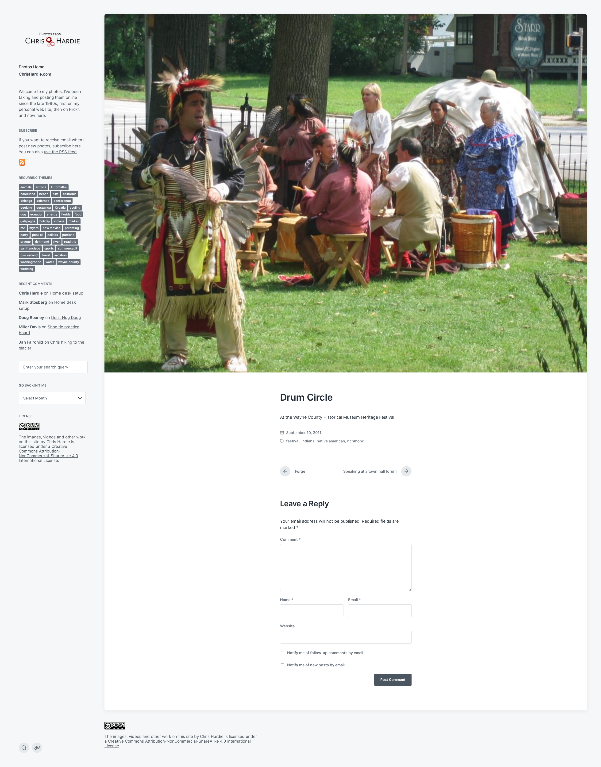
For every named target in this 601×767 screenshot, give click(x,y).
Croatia (60, 207)
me (22, 228)
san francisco (30, 248)
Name (286, 599)
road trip (70, 241)
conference (62, 201)
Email (354, 599)
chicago (26, 201)
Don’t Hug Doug (66, 317)
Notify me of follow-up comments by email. (325, 652)
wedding (26, 269)
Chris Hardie (31, 293)
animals (25, 187)
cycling (75, 207)
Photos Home (31, 67)
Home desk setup (66, 293)
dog (23, 214)
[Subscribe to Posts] (52, 162)
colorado (42, 201)
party (24, 235)
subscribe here (67, 146)
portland (68, 235)
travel (46, 255)
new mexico (52, 228)
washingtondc (30, 262)
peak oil (37, 235)
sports (49, 248)
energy (52, 214)
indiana (59, 221)
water (50, 262)
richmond (42, 241)
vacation (60, 255)
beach (43, 194)
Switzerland (29, 255)
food (78, 214)
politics (52, 235)
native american (331, 441)
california (69, 194)
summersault (67, 248)
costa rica (43, 207)
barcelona (27, 194)
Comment (290, 539)
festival (292, 441)
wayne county (68, 262)
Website (287, 626)
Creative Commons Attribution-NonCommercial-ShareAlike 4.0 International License (48, 453)
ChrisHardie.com (35, 74)
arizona (41, 187)
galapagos (27, 221)
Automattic (58, 187)
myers (34, 228)
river (56, 241)
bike (56, 194)
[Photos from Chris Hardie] (52, 39)
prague (25, 241)
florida (65, 214)
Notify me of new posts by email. (316, 665)
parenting (72, 228)
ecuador (36, 214)
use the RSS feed (60, 152)
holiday (44, 221)
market (74, 221)
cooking (26, 207)
